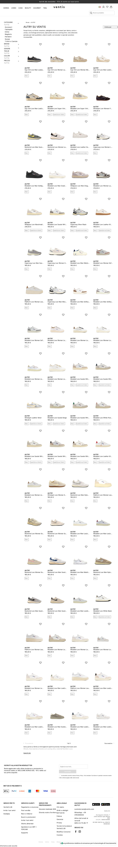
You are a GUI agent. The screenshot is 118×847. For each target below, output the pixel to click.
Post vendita (25, 810)
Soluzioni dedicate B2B (47, 809)
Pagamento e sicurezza (29, 807)
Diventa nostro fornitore (48, 812)
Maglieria (8, 34)
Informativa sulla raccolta (8, 846)
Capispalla (8, 29)
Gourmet (37, 8)
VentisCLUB (7, 807)
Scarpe (7, 39)
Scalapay (6, 814)
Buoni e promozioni (28, 817)
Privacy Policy (79, 775)
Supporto (24, 833)
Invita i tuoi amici (9, 810)
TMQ (45, 8)
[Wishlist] (107, 7)
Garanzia (60, 819)
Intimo (7, 32)
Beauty (28, 8)
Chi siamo (60, 807)
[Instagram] (79, 831)
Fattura (59, 816)
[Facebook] (75, 831)
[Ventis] (59, 6)
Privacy (59, 823)
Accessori (8, 27)
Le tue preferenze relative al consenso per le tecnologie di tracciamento (88, 843)
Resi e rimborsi (26, 814)
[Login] (103, 7)
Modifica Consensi (63, 832)
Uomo (13, 8)
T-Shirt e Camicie (11, 41)
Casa (20, 8)
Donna (6, 8)
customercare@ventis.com (84, 809)
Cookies (60, 835)
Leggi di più (27, 753)
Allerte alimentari (27, 823)
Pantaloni (8, 37)
